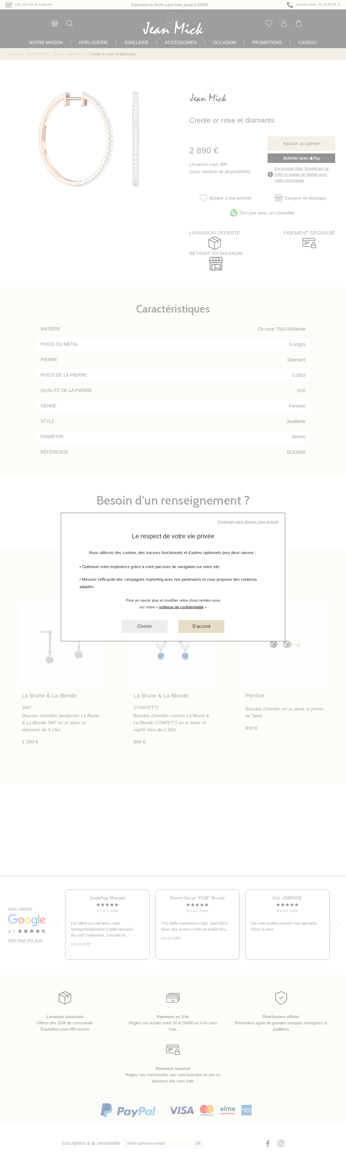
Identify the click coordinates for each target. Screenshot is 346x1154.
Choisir (144, 626)
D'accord (201, 626)
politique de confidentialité (181, 607)
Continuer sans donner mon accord (248, 521)
